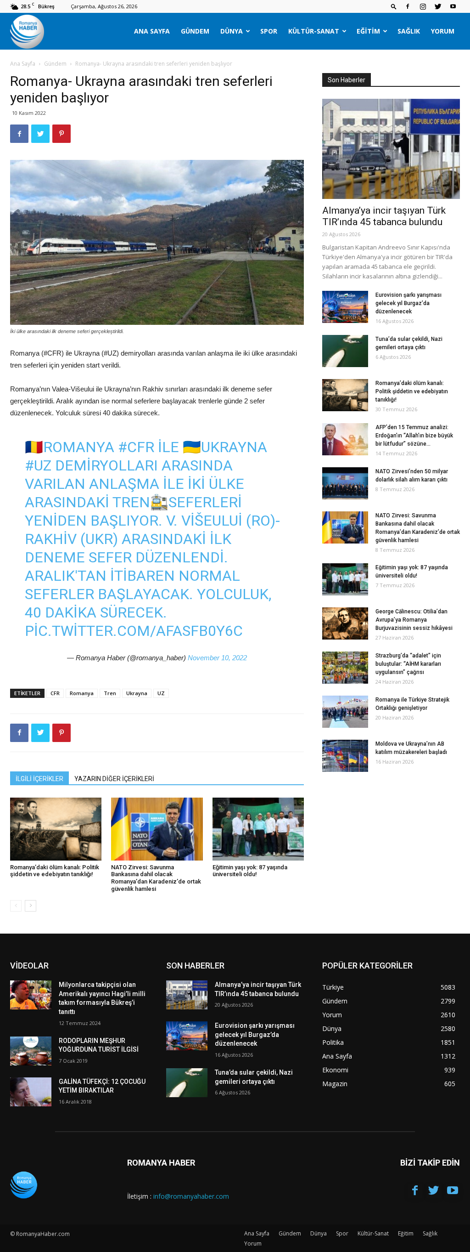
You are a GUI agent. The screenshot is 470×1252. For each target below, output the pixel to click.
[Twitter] (438, 6)
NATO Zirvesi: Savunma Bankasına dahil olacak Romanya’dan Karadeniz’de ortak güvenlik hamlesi (156, 878)
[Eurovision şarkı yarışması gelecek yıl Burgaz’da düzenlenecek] (345, 307)
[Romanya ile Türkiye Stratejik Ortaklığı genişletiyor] (345, 712)
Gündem (195, 31)
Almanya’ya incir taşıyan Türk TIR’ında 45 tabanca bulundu (384, 216)
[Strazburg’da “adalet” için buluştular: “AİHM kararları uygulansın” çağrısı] (345, 667)
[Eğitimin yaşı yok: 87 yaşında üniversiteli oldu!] (258, 829)
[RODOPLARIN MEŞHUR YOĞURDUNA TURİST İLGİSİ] (30, 1051)
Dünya (231, 31)
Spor (268, 31)
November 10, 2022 (217, 658)
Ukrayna (136, 693)
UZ (161, 693)
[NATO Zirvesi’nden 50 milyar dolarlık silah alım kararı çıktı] (345, 483)
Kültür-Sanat (313, 31)
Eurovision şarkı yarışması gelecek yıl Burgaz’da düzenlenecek (408, 303)
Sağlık (408, 31)
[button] (394, 6)
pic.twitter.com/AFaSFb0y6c (134, 631)
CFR (55, 693)
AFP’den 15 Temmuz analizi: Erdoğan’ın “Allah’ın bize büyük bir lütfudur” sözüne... (414, 435)
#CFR (136, 447)
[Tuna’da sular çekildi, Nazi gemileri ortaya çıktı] (345, 351)
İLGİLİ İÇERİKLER (39, 778)
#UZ (38, 465)
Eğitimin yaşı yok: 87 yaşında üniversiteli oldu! (250, 871)
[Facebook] (407, 6)
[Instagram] (423, 6)
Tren (110, 693)
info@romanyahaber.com (191, 1196)
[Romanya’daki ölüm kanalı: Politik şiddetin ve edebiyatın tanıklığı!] (55, 829)
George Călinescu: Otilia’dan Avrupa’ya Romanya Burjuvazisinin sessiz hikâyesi (414, 619)
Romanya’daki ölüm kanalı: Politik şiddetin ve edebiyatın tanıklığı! (54, 871)
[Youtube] (453, 6)
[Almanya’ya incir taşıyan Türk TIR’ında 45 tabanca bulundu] (391, 149)
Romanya (82, 693)
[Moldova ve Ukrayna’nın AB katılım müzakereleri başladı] (345, 756)
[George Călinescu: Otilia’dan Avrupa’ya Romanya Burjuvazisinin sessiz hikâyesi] (345, 623)
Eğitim (368, 31)
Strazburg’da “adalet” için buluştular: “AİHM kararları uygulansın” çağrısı (408, 663)
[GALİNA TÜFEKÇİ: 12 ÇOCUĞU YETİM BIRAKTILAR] (30, 1091)
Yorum (442, 31)
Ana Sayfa (152, 31)
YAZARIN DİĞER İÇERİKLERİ (114, 778)
